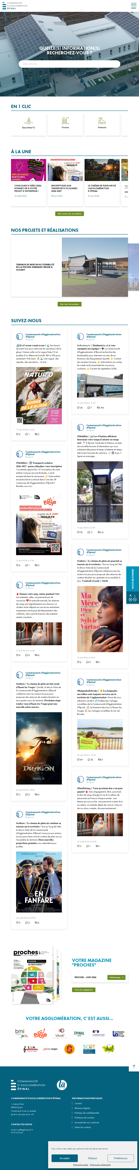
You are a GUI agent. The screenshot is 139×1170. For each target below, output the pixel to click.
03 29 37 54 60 (17, 1132)
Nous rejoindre (132, 579)
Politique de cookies (80, 1164)
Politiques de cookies (84, 1117)
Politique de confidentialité (100, 1164)
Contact (78, 1103)
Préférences (120, 1158)
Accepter (65, 1158)
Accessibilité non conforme (87, 1122)
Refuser (92, 1158)
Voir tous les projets (69, 304)
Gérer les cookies (83, 1127)
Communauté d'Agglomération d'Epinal (42, 335)
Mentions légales (82, 1108)
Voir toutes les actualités (69, 213)
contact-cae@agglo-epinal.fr (22, 1130)
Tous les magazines (84, 990)
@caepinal (29, 339)
